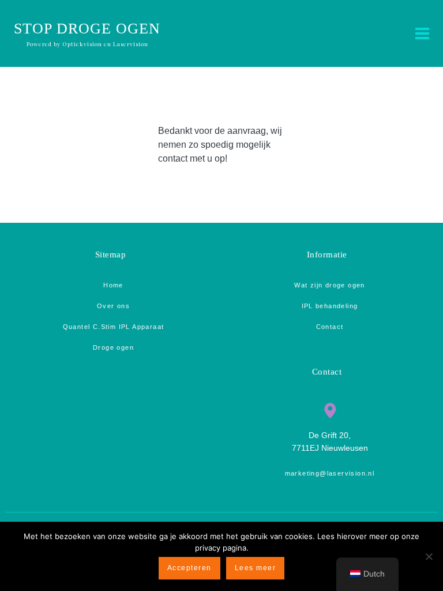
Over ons (113, 305)
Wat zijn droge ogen (329, 285)
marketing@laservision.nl (330, 473)
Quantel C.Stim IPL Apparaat (113, 326)
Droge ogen (113, 347)
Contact (330, 326)
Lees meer (255, 568)
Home (113, 285)
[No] (428, 556)
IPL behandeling (330, 305)
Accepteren (189, 568)
